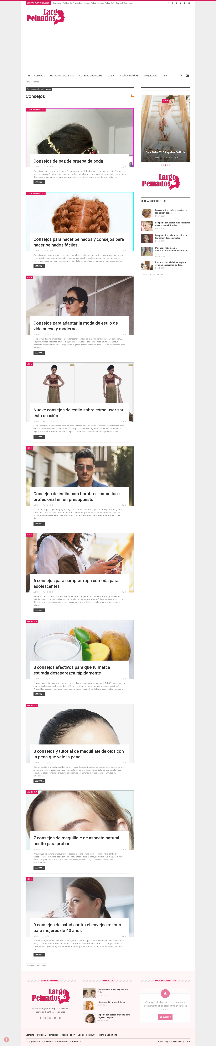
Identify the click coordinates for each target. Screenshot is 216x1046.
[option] (168, 129)
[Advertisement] (108, 47)
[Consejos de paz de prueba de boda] (80, 137)
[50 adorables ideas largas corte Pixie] (89, 993)
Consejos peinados (90, 75)
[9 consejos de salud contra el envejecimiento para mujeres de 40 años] (80, 907)
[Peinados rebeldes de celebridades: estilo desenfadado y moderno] (147, 251)
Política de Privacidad (72, 3)
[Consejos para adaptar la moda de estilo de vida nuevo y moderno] (80, 305)
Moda (111, 75)
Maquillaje (150, 75)
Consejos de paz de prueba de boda (68, 161)
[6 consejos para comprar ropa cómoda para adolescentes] (80, 562)
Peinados (39, 75)
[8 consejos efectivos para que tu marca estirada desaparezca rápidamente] (80, 649)
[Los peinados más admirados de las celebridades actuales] (147, 238)
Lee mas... (39, 182)
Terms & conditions (124, 3)
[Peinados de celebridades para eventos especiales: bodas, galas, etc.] (147, 265)
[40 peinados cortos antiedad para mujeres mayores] (89, 1018)
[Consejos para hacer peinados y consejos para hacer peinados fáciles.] (80, 221)
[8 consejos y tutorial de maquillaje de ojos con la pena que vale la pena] (80, 733)
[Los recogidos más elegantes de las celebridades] (147, 213)
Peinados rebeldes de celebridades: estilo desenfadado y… (171, 250)
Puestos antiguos (37, 966)
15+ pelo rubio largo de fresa (111, 1002)
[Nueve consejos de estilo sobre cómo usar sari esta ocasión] (80, 392)
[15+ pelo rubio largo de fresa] (89, 1005)
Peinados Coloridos (62, 75)
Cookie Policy (90, 3)
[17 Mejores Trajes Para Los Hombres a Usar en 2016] (168, 128)
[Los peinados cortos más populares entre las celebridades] (147, 226)
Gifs (165, 75)
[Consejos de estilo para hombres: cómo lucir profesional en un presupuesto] (80, 476)
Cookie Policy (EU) (106, 3)
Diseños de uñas (128, 75)
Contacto (57, 3)
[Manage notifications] (6, 1039)
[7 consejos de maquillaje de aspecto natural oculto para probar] (80, 820)
